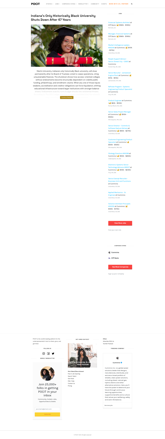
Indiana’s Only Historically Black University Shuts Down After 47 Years (63, 18)
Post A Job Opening (74, 374)
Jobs (57, 4)
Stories (49, 4)
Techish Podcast (108, 344)
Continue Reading (66, 97)
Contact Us (71, 383)
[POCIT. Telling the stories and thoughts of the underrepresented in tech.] (35, 4)
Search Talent (72, 376)
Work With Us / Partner (118, 4)
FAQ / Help (71, 381)
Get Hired (71, 378)
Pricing (70, 386)
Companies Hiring (68, 4)
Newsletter (83, 4)
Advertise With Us (108, 341)
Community (95, 4)
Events (104, 4)
